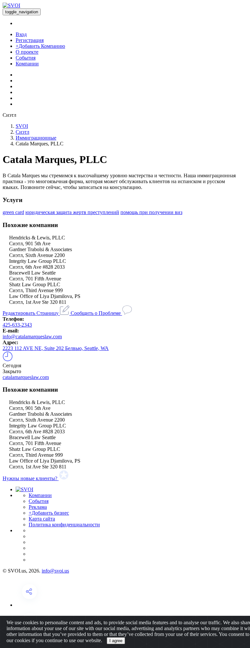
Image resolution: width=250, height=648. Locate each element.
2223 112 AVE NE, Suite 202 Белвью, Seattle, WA (56, 348)
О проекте (27, 52)
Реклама (38, 507)
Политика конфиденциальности (64, 524)
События (25, 58)
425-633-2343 (17, 325)
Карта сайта (42, 518)
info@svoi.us (55, 571)
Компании (27, 63)
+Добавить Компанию (40, 46)
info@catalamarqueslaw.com (32, 336)
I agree (115, 640)
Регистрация (30, 40)
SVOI (22, 126)
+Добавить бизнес (49, 513)
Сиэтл (22, 132)
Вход (21, 34)
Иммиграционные (36, 138)
